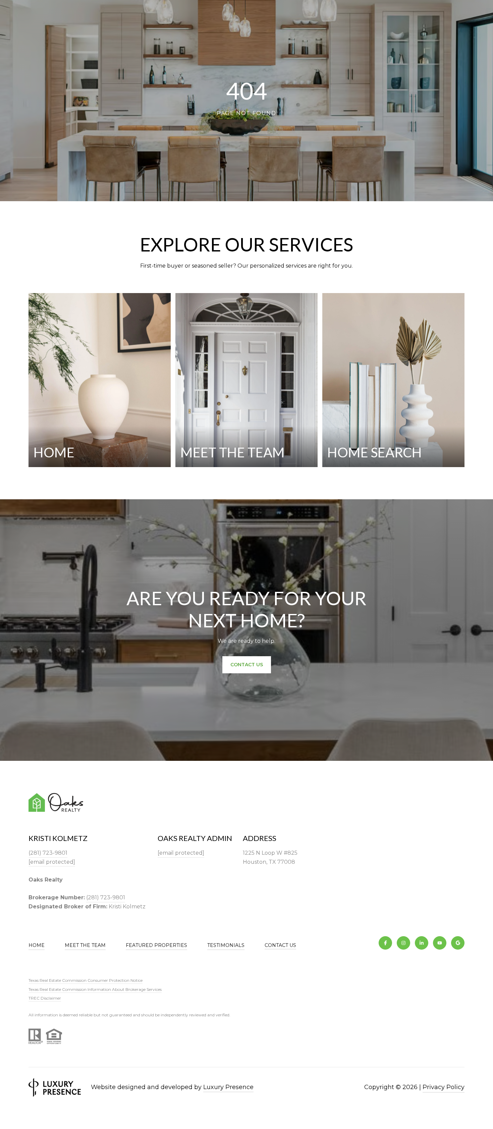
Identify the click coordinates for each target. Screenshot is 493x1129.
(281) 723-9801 (48, 853)
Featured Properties (156, 945)
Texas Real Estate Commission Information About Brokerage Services (95, 989)
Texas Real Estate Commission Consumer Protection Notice (86, 980)
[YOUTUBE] (439, 943)
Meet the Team (85, 945)
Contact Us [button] (246, 665)
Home (37, 945)
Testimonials (225, 945)
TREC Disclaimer (45, 998)
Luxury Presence (228, 1087)
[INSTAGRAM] (403, 943)
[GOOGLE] (457, 943)
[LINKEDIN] (421, 943)
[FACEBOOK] (385, 943)
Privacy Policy (443, 1087)
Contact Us (280, 945)
